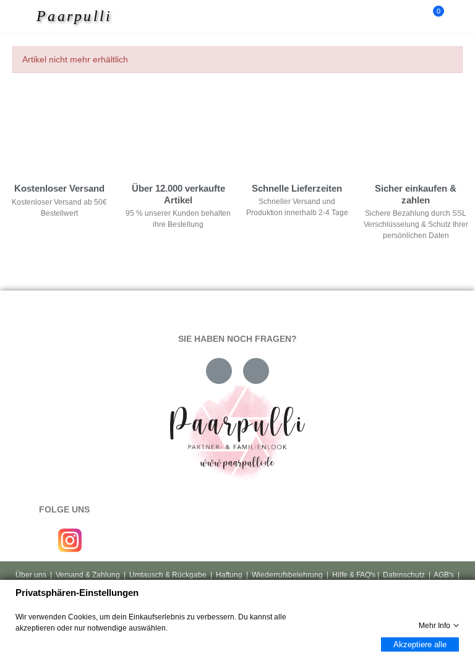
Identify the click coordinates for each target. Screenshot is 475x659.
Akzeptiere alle (420, 644)
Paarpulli (74, 16)
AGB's (444, 575)
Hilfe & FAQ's (353, 575)
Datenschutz (404, 575)
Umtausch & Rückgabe (168, 575)
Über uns (30, 575)
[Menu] (26, 16)
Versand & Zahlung (88, 575)
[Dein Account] (456, 16)
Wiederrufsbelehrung (287, 575)
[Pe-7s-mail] (219, 371)
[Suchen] (412, 17)
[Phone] (256, 371)
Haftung (229, 575)
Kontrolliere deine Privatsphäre (81, 116)
